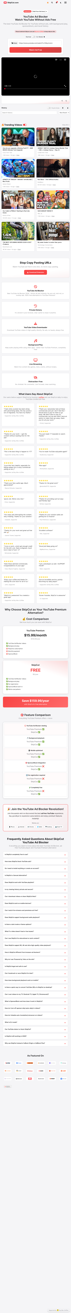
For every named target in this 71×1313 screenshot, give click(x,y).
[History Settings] (63, 108)
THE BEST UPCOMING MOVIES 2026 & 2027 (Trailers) (17, 243)
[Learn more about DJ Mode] (44, 37)
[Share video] (62, 100)
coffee (41, 397)
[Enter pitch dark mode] (66, 100)
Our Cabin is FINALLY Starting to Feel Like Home (16, 212)
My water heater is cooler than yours (50, 242)
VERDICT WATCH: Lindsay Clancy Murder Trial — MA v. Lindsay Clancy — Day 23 (53, 149)
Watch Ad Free (35, 50)
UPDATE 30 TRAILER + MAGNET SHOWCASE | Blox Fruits (17, 180)
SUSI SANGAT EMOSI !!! (45, 211)
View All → (66, 125)
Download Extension (36, 272)
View (17, 155)
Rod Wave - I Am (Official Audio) (48, 179)
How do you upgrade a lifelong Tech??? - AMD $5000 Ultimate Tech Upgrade (18, 149)
